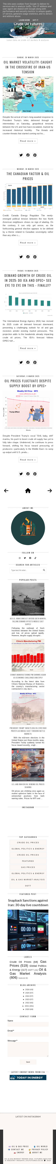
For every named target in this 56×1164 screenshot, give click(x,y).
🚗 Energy (19, 1152)
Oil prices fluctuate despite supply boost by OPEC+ (28, 383)
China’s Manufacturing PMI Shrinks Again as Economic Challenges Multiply (28, 676)
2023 (27, 999)
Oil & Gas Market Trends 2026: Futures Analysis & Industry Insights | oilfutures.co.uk (28, 1159)
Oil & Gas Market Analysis (28, 880)
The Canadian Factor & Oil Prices (28, 176)
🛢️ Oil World (41, 1146)
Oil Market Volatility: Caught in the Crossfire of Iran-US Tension (28, 67)
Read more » (28, 141)
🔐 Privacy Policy (38, 1149)
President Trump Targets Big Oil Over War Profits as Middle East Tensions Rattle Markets (28, 731)
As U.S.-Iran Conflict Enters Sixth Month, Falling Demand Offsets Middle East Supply (28, 621)
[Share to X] (21, 155)
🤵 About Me (35, 1152)
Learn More (24, 20)
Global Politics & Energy (28, 849)
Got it (35, 20)
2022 (27, 1003)
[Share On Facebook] (28, 155)
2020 (27, 1009)
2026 (27, 990)
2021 (27, 1006)
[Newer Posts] (6, 490)
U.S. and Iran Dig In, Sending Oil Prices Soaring (28, 785)
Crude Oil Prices (28, 843)
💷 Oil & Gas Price (19, 1146)
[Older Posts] (49, 490)
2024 (27, 996)
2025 (27, 993)
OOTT (28, 886)
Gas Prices (28, 867)
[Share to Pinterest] (35, 155)
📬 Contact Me (16, 1149)
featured (28, 861)
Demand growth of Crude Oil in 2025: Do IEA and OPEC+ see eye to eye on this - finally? (28, 280)
